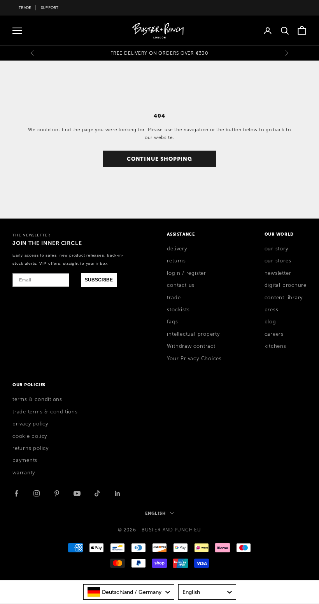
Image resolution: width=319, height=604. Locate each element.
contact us (181, 285)
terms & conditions (37, 399)
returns (176, 261)
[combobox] (128, 592)
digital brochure (286, 285)
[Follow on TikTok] (97, 493)
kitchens (275, 346)
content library (284, 297)
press (272, 309)
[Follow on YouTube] (77, 493)
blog (270, 322)
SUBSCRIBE (99, 280)
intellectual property (193, 334)
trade (174, 297)
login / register (186, 273)
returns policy (30, 448)
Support (50, 7)
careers (274, 334)
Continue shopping (159, 159)
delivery (177, 249)
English (155, 513)
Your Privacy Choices (194, 358)
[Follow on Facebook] (16, 493)
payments (24, 460)
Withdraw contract (191, 346)
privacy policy (30, 424)
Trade (25, 7)
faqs (172, 322)
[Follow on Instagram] (36, 493)
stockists (178, 309)
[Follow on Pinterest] (57, 493)
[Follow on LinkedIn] (117, 493)
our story (276, 249)
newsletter (278, 273)
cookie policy (29, 436)
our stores (278, 261)
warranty (23, 473)
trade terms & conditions (45, 412)
